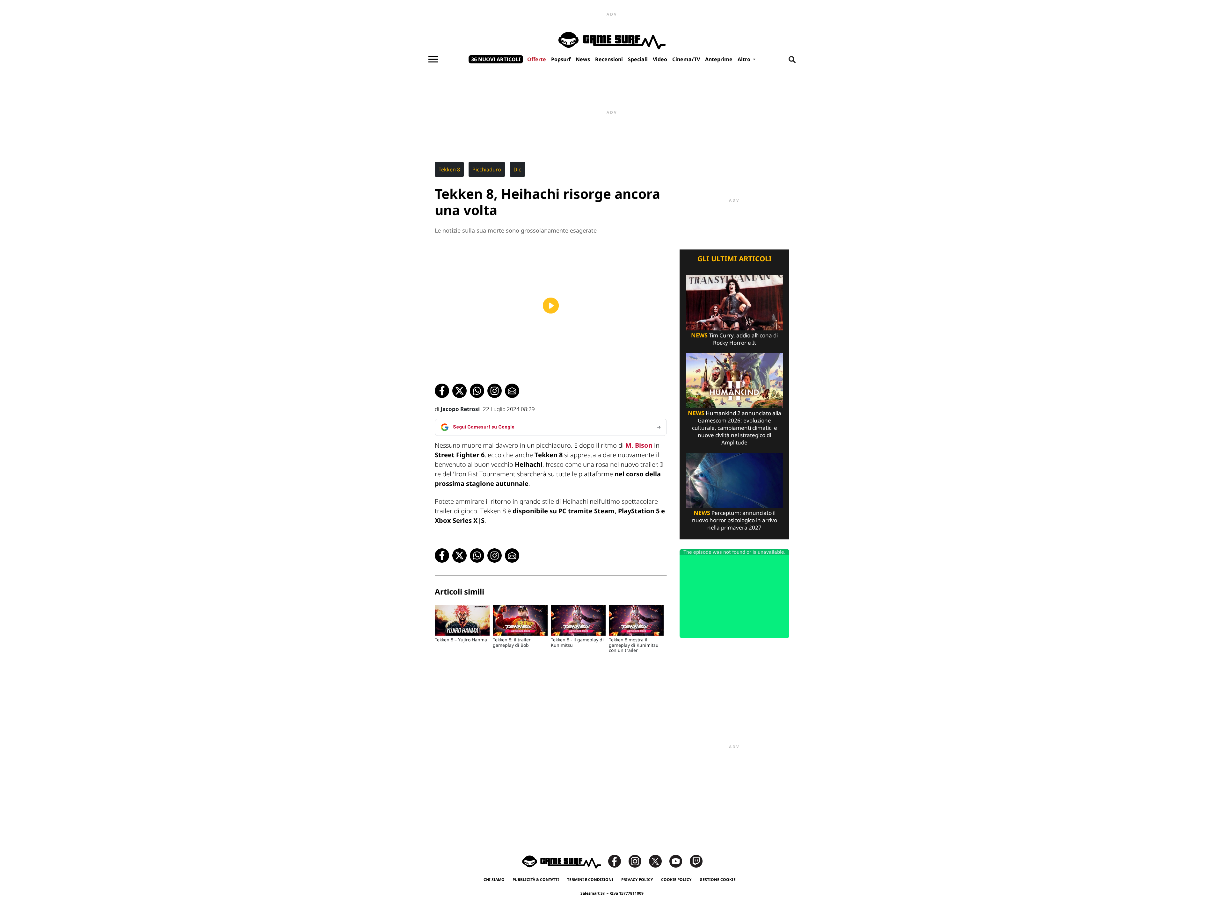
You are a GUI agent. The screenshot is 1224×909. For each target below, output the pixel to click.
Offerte (536, 59)
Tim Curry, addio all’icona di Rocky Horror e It (734, 339)
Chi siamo (494, 879)
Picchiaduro (486, 169)
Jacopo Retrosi (460, 409)
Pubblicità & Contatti (536, 879)
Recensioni (609, 59)
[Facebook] (617, 861)
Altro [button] (745, 59)
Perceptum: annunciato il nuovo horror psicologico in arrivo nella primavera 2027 (734, 520)
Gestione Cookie (718, 879)
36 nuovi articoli (496, 59)
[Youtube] (678, 861)
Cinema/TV (686, 59)
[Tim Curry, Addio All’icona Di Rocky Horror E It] (734, 302)
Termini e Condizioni (590, 879)
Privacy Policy (637, 879)
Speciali (638, 59)
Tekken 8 (449, 169)
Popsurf (561, 59)
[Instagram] (638, 861)
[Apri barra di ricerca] (792, 59)
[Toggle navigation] (433, 59)
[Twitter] (658, 861)
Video (660, 59)
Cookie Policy (676, 879)
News (583, 59)
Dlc (517, 169)
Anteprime (718, 59)
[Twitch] (696, 861)
